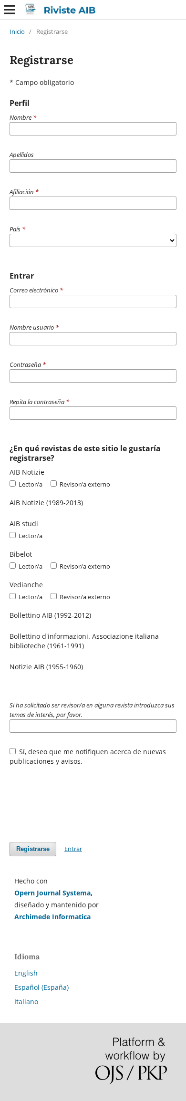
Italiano (26, 1001)
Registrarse (33, 848)
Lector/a (29, 484)
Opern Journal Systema (52, 892)
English (26, 972)
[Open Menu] (9, 9)
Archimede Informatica (52, 916)
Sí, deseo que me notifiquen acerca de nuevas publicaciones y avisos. (88, 756)
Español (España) (41, 987)
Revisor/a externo (84, 484)
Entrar (73, 848)
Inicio (17, 31)
